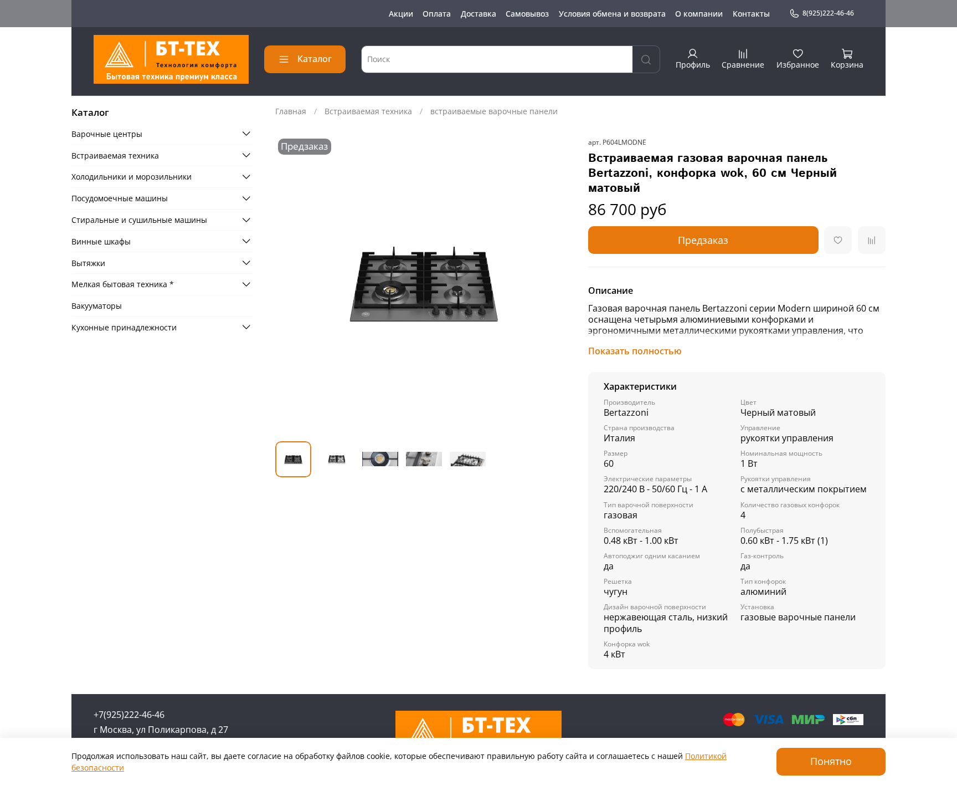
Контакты (751, 13)
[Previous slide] (290, 285)
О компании (699, 13)
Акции (401, 13)
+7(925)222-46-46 (129, 714)
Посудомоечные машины (119, 198)
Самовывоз (527, 13)
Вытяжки (88, 262)
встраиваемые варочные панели (494, 111)
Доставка (478, 13)
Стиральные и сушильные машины (139, 220)
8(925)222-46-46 (828, 13)
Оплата (437, 13)
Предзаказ (703, 240)
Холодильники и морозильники (131, 176)
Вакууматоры (96, 305)
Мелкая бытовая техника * (122, 284)
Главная (290, 111)
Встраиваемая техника (368, 111)
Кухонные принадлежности (124, 327)
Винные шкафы (101, 241)
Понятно (831, 761)
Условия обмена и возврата (612, 13)
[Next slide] (557, 285)
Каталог (314, 59)
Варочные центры (106, 133)
